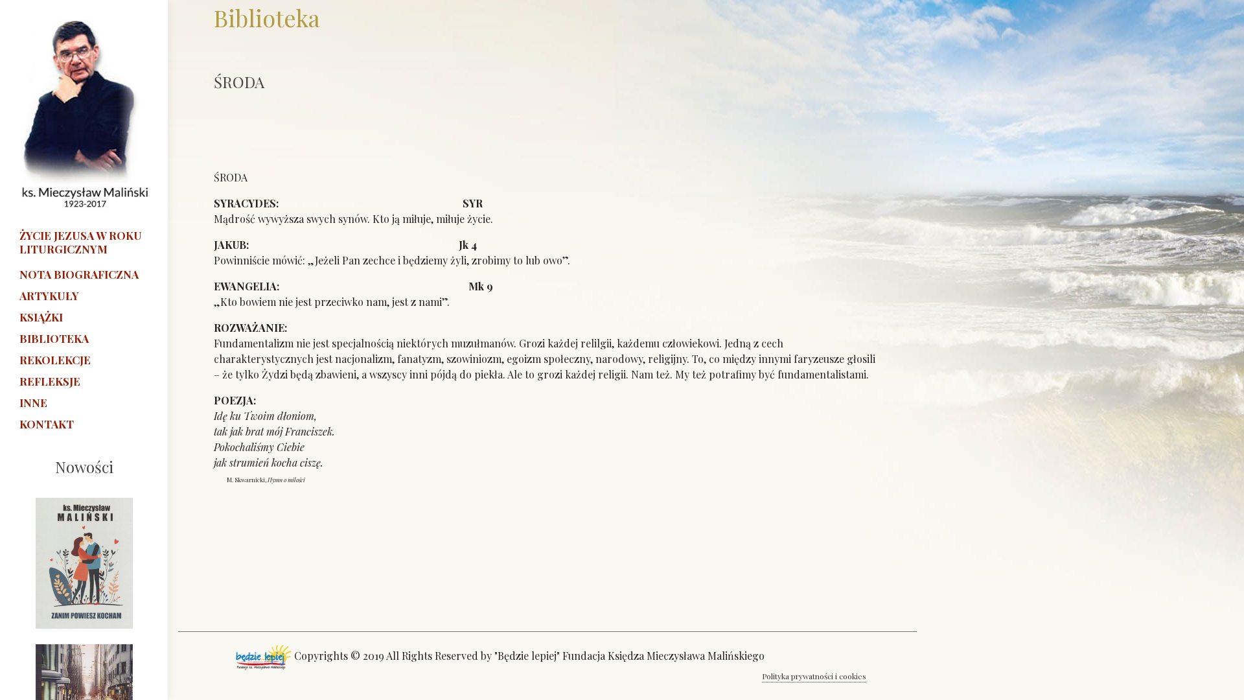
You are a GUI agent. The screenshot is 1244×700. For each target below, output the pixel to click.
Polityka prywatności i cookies (814, 676)
